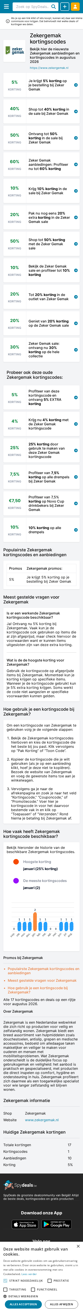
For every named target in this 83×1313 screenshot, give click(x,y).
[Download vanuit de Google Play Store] (56, 1224)
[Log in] (75, 6)
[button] (41, 1296)
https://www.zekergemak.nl (49, 68)
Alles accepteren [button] (23, 1304)
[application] (41, 920)
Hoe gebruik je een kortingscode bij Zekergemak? (38, 990)
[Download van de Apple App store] (25, 1224)
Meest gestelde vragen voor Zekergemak (42, 980)
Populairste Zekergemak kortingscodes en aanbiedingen (43, 970)
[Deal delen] (64, 6)
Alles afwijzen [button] (61, 1304)
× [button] (78, 1246)
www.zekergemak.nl (42, 1120)
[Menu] (6, 6)
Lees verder (29, 1274)
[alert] (41, 1277)
